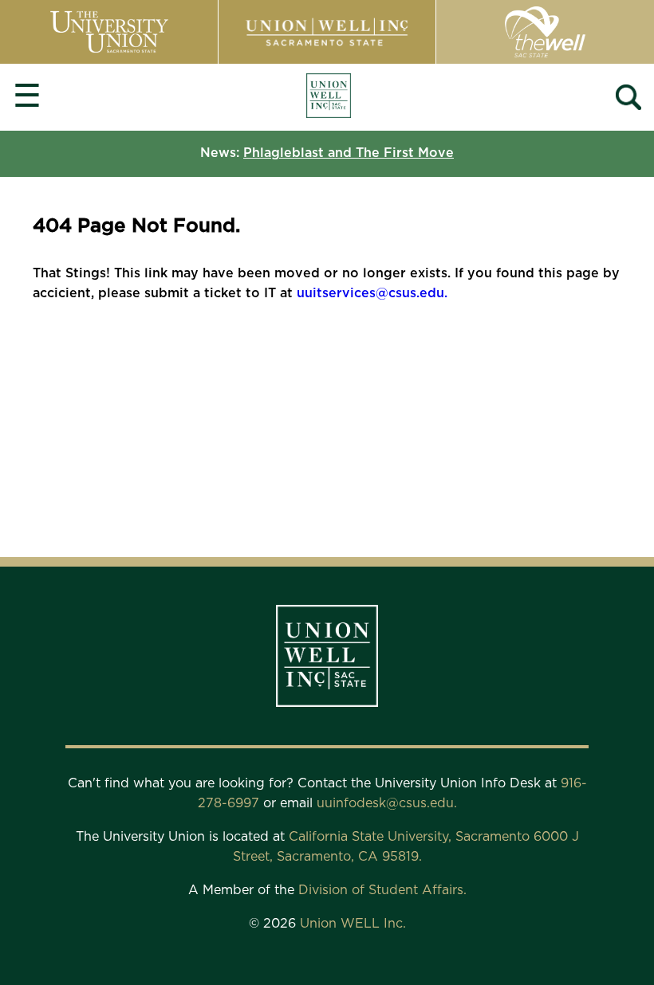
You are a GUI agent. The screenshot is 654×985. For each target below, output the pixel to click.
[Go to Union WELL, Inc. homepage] (328, 97)
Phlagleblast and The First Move (348, 153)
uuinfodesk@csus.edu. (387, 803)
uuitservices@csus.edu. (372, 293)
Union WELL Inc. (353, 923)
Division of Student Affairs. (382, 890)
